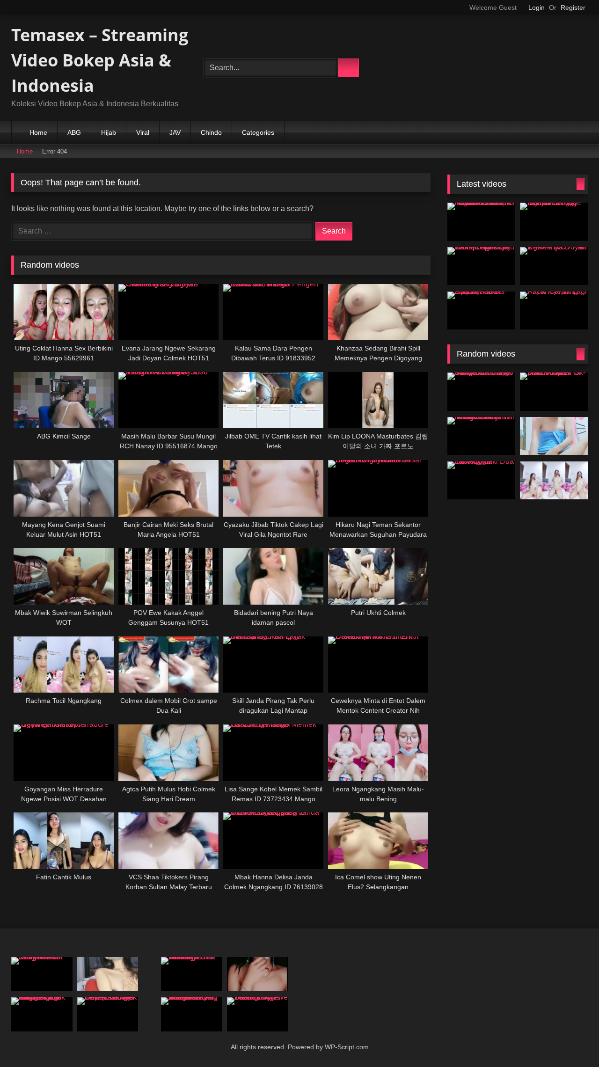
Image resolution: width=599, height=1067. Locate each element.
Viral (142, 132)
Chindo (211, 132)
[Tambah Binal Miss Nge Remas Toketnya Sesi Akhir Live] (191, 974)
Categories (258, 132)
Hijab (108, 132)
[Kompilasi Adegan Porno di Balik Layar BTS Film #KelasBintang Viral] (191, 1014)
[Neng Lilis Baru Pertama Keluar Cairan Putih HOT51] (554, 436)
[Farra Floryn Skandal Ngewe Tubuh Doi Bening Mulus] (257, 1014)
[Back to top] (573, 1044)
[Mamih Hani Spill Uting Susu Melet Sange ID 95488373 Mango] (481, 392)
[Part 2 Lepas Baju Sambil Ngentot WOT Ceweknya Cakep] (481, 266)
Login (536, 7)
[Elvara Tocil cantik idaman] (257, 974)
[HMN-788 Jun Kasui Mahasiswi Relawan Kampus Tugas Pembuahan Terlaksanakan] (481, 222)
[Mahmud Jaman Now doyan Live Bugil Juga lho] (554, 480)
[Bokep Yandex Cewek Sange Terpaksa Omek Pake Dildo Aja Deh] (108, 1014)
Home (38, 132)
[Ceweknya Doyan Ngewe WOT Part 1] (554, 266)
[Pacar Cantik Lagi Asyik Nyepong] (554, 311)
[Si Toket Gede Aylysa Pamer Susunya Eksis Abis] (481, 311)
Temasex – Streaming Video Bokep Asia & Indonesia (99, 60)
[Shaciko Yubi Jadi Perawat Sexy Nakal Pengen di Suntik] (42, 974)
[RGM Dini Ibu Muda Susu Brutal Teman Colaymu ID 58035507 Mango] (481, 436)
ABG (74, 132)
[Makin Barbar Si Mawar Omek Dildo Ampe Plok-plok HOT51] (554, 392)
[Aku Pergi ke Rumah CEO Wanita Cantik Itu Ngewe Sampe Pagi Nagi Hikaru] (42, 1014)
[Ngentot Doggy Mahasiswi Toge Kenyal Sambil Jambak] (554, 222)
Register (573, 7)
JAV (175, 132)
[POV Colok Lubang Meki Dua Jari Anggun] (481, 480)
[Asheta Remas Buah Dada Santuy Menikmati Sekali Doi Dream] (108, 974)
